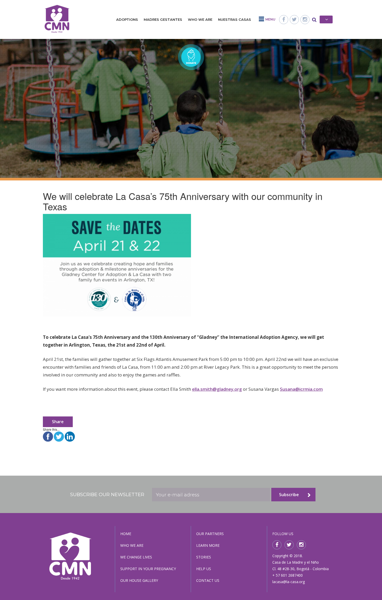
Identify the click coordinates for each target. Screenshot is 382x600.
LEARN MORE (208, 545)
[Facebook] (283, 19)
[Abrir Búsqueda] (314, 19)
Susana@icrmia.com (301, 389)
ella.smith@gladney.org (217, 389)
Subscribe (289, 494)
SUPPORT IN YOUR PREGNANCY (148, 568)
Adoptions (127, 19)
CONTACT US (207, 580)
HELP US (203, 568)
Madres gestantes (163, 19)
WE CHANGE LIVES (136, 557)
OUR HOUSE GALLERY (139, 580)
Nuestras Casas (234, 19)
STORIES (203, 557)
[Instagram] (304, 19)
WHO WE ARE (131, 545)
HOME (125, 533)
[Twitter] (294, 19)
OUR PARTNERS (210, 533)
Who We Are (200, 19)
